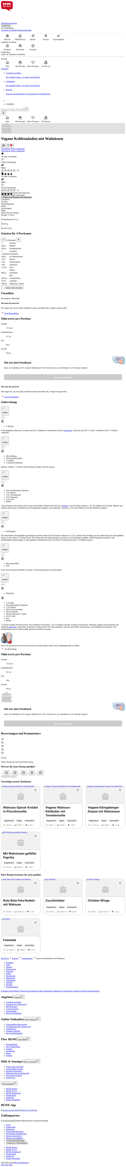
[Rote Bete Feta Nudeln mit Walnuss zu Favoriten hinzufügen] (35, 883)
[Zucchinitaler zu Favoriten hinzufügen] (78, 883)
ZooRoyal (10, 1098)
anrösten (65, 506)
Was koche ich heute (14, 1075)
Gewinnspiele (11, 1011)
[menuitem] (7, 37)
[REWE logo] (5, 69)
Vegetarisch (5, 149)
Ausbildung (10, 1051)
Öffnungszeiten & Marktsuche (17, 1073)
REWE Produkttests (14, 1013)
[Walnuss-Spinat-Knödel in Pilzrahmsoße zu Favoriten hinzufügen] (35, 790)
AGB (8, 1125)
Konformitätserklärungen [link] (15, 1140)
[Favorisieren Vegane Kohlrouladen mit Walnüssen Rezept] (10, 146)
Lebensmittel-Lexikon (14, 1069)
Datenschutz (11, 1127)
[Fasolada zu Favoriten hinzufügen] (35, 923)
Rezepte (15, 958)
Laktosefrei (20, 149)
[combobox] (12, 110)
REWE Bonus (11, 1007)
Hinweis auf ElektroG (14, 1138)
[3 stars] (23, 772)
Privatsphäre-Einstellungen (16, 1134)
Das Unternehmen (13, 1047)
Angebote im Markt (13, 1002)
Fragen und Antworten (15, 1067)
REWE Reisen (11, 1089)
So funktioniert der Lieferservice (18, 1027)
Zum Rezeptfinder (11, 313)
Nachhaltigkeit (11, 1044)
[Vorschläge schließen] (3, 113)
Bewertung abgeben (9, 777)
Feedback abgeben (63, 377)
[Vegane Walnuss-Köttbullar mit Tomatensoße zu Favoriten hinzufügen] (78, 790)
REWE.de (5, 958)
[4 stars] (32, 772)
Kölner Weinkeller (13, 1100)
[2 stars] (15, 772)
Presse (8, 1053)
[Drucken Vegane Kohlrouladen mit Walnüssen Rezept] (3, 146)
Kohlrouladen (27, 958)
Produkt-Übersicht (13, 1031)
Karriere (9, 1049)
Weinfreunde (11, 1095)
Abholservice (11, 1029)
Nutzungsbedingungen (15, 1131)
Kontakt (9, 1055)
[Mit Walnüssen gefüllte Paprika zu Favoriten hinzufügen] (35, 836)
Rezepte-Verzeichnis (14, 1071)
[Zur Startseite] (9, 15)
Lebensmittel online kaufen (16, 1024)
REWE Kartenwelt (13, 1093)
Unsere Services (12, 1009)
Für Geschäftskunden (14, 1033)
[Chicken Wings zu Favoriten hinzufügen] (120, 883)
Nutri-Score (10, 1078)
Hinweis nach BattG (14, 1136)
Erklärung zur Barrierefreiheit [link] (17, 1143)
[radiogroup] (63, 772)
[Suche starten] (26, 109)
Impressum (10, 1129)
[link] (65, 75)
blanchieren (67, 430)
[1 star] (6, 772)
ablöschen (12, 627)
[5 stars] (40, 772)
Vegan (13, 149)
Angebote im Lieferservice (16, 1004)
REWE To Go (11, 1091)
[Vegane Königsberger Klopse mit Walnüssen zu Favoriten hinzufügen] (120, 790)
